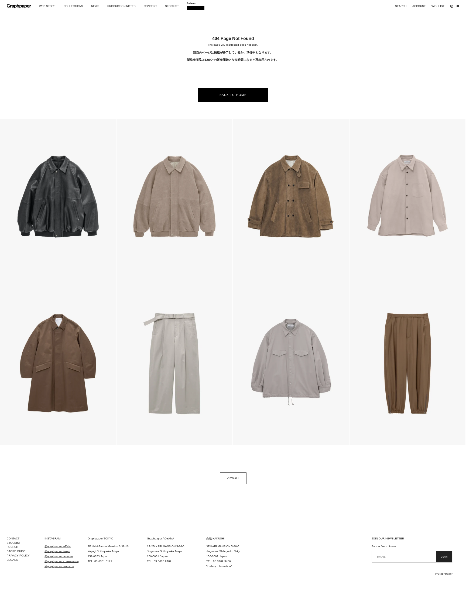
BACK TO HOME (233, 94)
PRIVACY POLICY (18, 555)
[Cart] (459, 6)
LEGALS (12, 559)
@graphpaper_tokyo (57, 551)
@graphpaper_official (57, 546)
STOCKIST (13, 542)
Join (444, 556)
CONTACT (13, 538)
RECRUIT (13, 546)
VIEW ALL (233, 478)
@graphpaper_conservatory (61, 561)
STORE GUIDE (16, 551)
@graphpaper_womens (59, 566)
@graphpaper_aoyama (58, 556)
